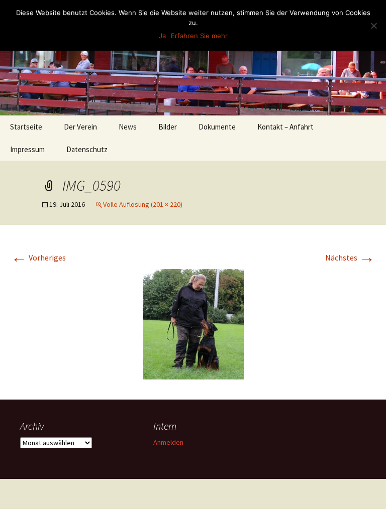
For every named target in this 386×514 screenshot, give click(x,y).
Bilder (167, 127)
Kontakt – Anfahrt (285, 127)
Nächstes (350, 257)
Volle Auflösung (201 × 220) (142, 204)
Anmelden (168, 442)
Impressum (27, 149)
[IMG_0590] (193, 323)
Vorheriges (38, 257)
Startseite (26, 127)
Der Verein (80, 127)
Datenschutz (87, 149)
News (128, 127)
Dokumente (217, 127)
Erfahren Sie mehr (199, 36)
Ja (162, 36)
